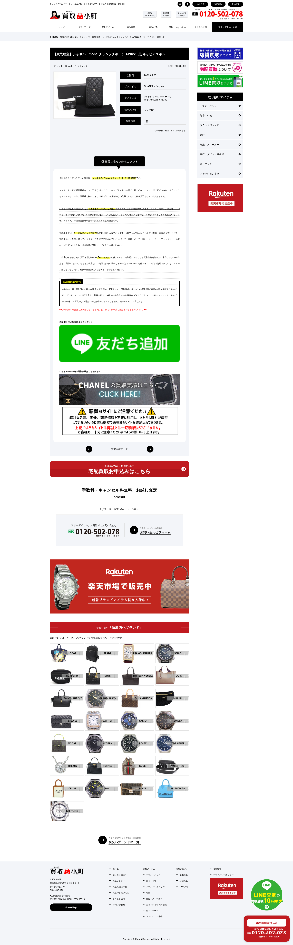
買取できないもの (177, 27)
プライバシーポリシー (223, 874)
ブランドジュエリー (210, 125)
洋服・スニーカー (209, 144)
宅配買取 (218, 4)
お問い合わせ (119, 904)
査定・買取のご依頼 (227, 27)
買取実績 (131, 27)
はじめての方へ (120, 874)
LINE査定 (200, 4)
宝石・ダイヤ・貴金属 (212, 154)
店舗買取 (235, 4)
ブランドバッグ (208, 105)
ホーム (116, 868)
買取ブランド (85, 27)
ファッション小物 (209, 173)
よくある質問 (200, 27)
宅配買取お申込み (268, 922)
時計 (202, 134)
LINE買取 (184, 886)
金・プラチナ (207, 164)
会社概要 (217, 868)
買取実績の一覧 (119, 449)
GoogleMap (70, 907)
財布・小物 (206, 115)
